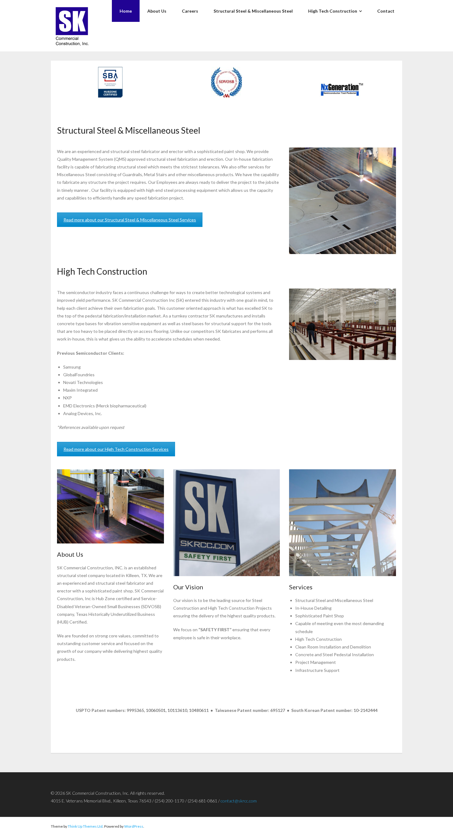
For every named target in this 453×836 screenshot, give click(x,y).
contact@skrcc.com (239, 800)
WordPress (133, 826)
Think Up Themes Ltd (85, 826)
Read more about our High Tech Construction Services (116, 449)
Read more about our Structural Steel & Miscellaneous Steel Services (129, 219)
